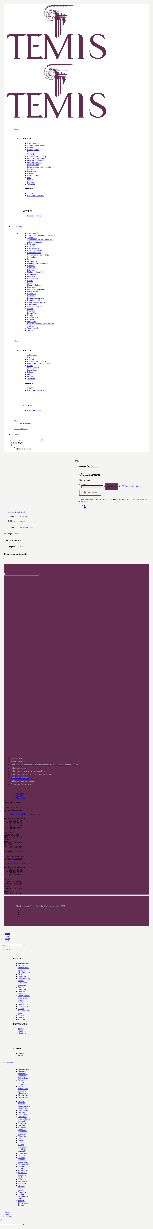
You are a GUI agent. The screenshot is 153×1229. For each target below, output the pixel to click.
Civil (29, 152)
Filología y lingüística (35, 272)
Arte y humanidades (34, 242)
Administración (33, 233)
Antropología (32, 238)
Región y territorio (34, 317)
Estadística (31, 270)
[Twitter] (85, 508)
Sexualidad (31, 322)
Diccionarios (32, 261)
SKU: (107, 499)
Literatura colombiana (35, 298)
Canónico (31, 147)
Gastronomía (32, 274)
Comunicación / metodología (38, 255)
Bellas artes (31, 244)
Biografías (31, 246)
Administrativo (32, 143)
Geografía (31, 276)
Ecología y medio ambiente (37, 263)
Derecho (143, 499)
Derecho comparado (35, 160)
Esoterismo (31, 268)
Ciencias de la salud (34, 251)
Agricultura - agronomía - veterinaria (41, 235)
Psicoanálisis (32, 313)
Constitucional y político (36, 156)
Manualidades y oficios (36, 302)
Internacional (32, 171)
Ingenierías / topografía (36, 289)
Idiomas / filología (34, 285)
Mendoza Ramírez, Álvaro (95, 499)
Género (30, 169)
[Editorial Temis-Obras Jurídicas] (56, 120)
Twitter (20, 796)
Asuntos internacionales (36, 145)
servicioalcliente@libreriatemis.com (22, 814)
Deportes (30, 259)
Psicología (31, 315)
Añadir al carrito (111, 486)
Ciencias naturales (34, 253)
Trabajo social (32, 328)
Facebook (20, 794)
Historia (30, 281)
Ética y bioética (33, 165)
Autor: (81, 499)
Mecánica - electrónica (35, 307)
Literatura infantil (33, 300)
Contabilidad (32, 257)
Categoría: (124, 499)
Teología (30, 326)
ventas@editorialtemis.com (18, 863)
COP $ (7, 940)
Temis (22, 521)
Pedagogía (31, 311)
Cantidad (82, 484)
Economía (31, 266)
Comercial (31, 154)
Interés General (33, 368)
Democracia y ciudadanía (36, 158)
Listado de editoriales (35, 196)
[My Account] (12, 451)
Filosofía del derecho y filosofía (39, 167)
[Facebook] (84, 506)
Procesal (30, 180)
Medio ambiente (33, 175)
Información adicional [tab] (16, 512)
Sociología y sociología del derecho (40, 324)
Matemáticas (32, 304)
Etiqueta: (136, 499)
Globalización (32, 279)
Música (30, 309)
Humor (30, 283)
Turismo (30, 330)
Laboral (30, 173)
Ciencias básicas (33, 248)
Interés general (32, 291)
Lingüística (31, 294)
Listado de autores (34, 216)
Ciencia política (33, 150)
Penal (29, 178)
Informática (31, 287)
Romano (30, 182)
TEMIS (30, 193)
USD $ (7, 935)
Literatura (31, 296)
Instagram (21, 798)
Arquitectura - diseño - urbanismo (40, 240)
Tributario (31, 184)
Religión (30, 319)
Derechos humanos (34, 163)
